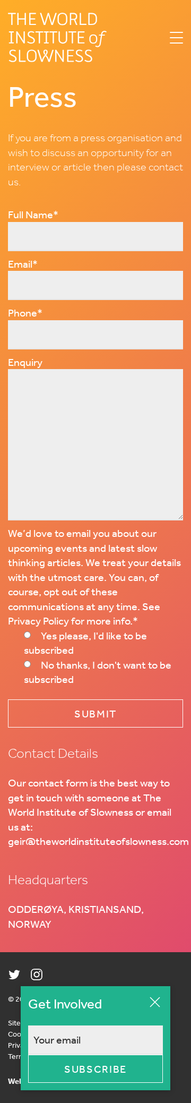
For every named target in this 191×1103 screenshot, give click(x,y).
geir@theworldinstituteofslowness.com (98, 841)
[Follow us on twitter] (14, 974)
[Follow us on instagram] (36, 974)
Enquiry (25, 362)
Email (23, 264)
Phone (25, 312)
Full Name (33, 214)
